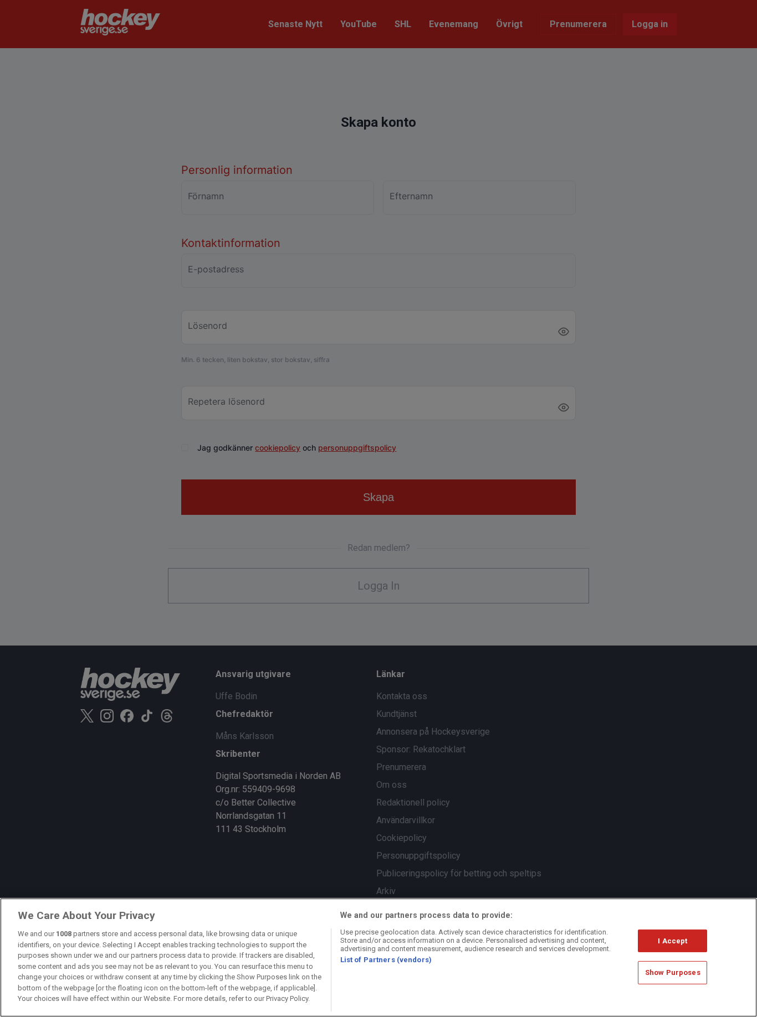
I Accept (672, 941)
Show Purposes (672, 972)
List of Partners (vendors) (386, 960)
